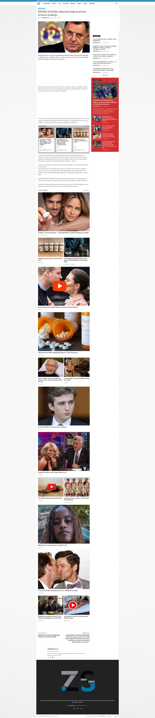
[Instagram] (78, 708)
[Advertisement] (63, 73)
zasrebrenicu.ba (53, 716)
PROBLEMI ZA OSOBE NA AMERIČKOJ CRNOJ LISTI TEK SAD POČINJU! (49, 636)
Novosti (45, 7)
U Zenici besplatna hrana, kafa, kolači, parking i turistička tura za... (108, 127)
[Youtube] (53, 657)
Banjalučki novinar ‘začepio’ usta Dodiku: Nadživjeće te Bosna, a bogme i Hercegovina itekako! (105, 47)
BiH (60, 3)
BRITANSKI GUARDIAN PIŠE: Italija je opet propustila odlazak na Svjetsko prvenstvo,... (104, 102)
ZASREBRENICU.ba (45, 17)
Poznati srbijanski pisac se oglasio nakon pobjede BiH (104, 39)
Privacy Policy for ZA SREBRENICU (99, 716)
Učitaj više (104, 75)
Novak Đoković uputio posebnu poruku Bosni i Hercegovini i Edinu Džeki (108, 135)
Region (73, 3)
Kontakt (92, 3)
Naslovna (47, 3)
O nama (88, 716)
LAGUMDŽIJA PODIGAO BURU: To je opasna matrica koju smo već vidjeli (103, 69)
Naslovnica (40, 7)
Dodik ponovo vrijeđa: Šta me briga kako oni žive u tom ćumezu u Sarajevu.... (104, 55)
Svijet (79, 3)
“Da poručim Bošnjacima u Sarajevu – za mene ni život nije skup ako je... (104, 62)
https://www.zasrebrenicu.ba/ (53, 651)
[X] (51, 657)
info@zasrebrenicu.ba (82, 705)
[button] (116, 3)
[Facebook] (48, 657)
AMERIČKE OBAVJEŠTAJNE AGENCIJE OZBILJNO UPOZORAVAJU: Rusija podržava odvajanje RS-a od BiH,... (109, 144)
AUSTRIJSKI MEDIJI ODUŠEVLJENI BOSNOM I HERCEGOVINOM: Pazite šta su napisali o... (109, 119)
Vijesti (54, 3)
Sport (85, 3)
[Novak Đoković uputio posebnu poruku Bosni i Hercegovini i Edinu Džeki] (97, 136)
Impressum (109, 716)
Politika (65, 3)
